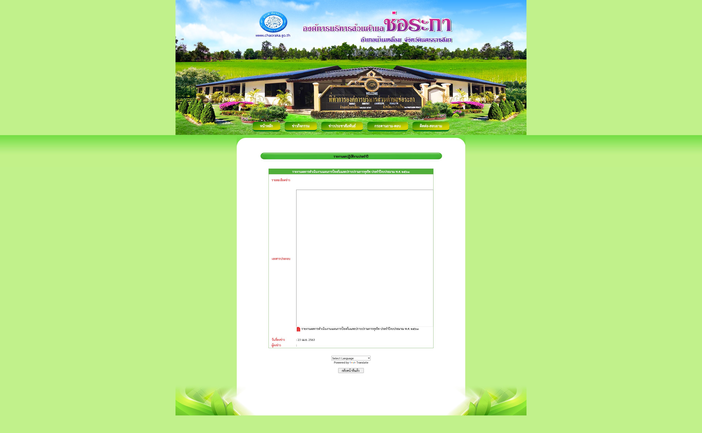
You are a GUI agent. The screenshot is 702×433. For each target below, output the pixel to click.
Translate (362, 362)
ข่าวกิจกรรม (301, 125)
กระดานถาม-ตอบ (388, 125)
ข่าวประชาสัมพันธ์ (342, 125)
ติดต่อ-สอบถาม (431, 125)
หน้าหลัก (266, 125)
